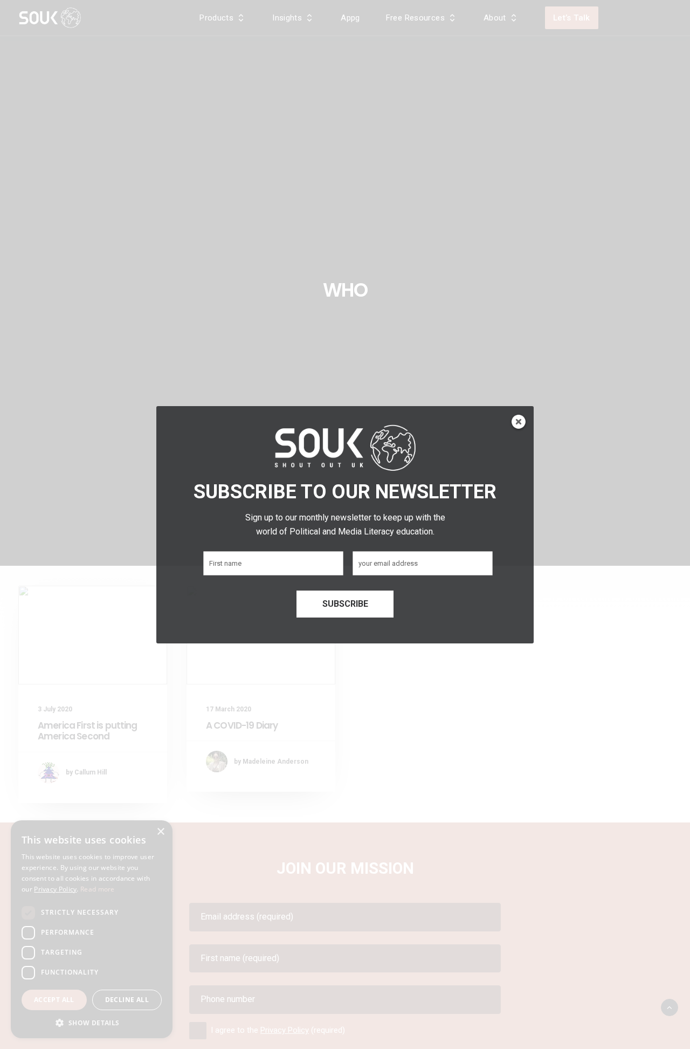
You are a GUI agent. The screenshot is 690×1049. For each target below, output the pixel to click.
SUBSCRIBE (345, 604)
